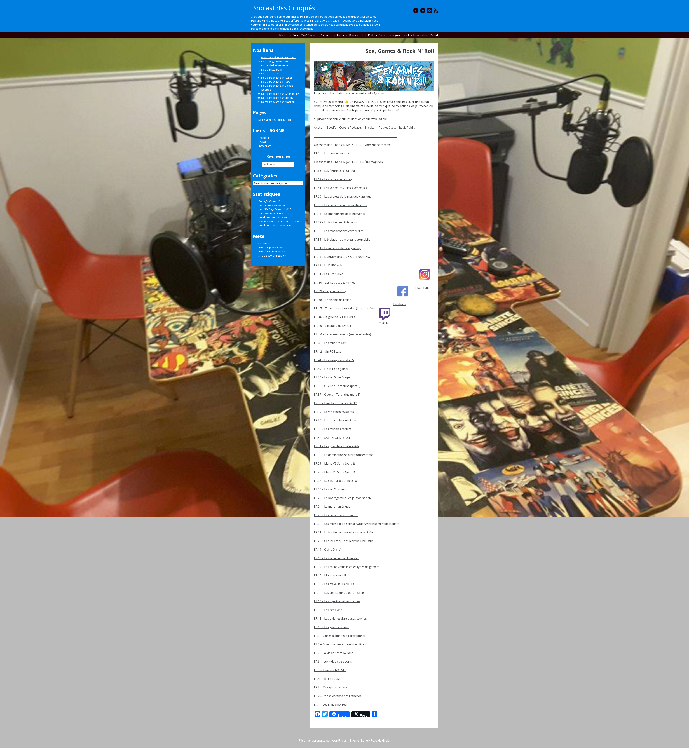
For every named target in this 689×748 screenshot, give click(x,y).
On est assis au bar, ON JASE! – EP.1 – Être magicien (348, 162)
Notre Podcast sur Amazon (278, 102)
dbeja (386, 740)
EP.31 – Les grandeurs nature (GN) (337, 446)
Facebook (399, 304)
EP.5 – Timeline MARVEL (330, 670)
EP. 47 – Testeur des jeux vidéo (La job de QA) (344, 308)
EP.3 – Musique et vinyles (331, 687)
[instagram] (429, 10)
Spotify (331, 128)
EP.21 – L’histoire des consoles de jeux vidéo (343, 532)
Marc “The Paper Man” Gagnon (298, 35)
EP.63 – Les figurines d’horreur (334, 171)
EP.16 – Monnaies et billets (332, 575)
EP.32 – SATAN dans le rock (332, 438)
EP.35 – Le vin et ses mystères (334, 412)
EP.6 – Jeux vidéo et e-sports (333, 661)
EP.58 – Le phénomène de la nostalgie (339, 214)
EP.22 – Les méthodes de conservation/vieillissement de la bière (356, 524)
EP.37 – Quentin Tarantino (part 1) (337, 395)
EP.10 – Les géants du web (331, 627)
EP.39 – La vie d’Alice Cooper (333, 377)
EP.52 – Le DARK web (328, 265)
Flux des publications (271, 247)
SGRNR (319, 102)
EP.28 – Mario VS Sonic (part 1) (334, 472)
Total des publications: (272, 225)
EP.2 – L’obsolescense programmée (338, 696)
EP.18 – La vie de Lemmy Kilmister (336, 558)
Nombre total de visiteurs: (275, 221)
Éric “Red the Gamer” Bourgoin (381, 35)
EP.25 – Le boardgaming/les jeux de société (343, 498)
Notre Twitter (269, 73)
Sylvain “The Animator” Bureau (339, 35)
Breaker (370, 128)
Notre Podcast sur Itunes (277, 77)
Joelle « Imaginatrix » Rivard (421, 35)
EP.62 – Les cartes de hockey (333, 179)
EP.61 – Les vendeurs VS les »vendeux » (340, 188)
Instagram (264, 145)
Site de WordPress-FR (272, 255)
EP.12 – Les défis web (328, 610)
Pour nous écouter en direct (278, 57)
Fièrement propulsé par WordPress (322, 740)
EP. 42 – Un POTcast (327, 351)
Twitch (383, 323)
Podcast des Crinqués (283, 8)
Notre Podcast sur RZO (275, 81)
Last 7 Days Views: (270, 205)
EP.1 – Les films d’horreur (331, 705)
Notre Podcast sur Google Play (280, 93)
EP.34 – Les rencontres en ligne (335, 420)
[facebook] (415, 10)
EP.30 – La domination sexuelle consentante (343, 455)
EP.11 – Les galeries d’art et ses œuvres (340, 618)
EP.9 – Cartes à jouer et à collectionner (339, 636)
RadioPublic (407, 128)
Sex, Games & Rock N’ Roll (274, 119)
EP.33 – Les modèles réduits (332, 429)
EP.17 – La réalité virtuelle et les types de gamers (346, 567)
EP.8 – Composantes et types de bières (340, 644)
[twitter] (422, 10)
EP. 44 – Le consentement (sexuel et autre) (342, 334)
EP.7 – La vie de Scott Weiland (333, 653)
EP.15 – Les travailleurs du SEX (334, 584)
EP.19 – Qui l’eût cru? (328, 550)
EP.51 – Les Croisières (328, 274)
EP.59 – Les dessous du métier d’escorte (340, 205)
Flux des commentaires (272, 251)
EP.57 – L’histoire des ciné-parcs (335, 222)
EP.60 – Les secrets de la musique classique (342, 196)
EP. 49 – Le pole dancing (330, 291)
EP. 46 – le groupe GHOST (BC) (334, 317)
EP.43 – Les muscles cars (330, 343)
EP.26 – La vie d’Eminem (330, 489)
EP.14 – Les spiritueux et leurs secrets (339, 593)
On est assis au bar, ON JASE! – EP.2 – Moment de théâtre (352, 145)
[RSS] (436, 10)
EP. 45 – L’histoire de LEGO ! (332, 326)
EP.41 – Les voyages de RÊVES (334, 360)
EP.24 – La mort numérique (332, 506)
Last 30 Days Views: (271, 209)
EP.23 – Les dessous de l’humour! (336, 515)
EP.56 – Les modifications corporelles (339, 231)
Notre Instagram (271, 69)
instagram (422, 288)
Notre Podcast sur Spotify (277, 97)
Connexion (264, 243)
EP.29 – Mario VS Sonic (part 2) (334, 463)
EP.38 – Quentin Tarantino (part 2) (337, 386)
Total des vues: (268, 217)
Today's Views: (268, 201)
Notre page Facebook (274, 61)
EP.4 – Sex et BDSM (327, 679)
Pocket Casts (387, 128)
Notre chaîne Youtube (274, 65)
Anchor (319, 128)
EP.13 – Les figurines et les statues (337, 601)
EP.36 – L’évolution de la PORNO (335, 403)
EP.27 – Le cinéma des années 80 (336, 481)
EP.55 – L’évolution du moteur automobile (342, 239)
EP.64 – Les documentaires (332, 153)
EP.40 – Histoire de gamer (331, 369)
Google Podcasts (350, 128)
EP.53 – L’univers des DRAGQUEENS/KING (342, 257)
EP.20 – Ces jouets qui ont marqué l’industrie (344, 541)
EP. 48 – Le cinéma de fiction (332, 300)
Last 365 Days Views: (272, 213)
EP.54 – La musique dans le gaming (337, 248)
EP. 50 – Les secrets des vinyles (334, 283)
